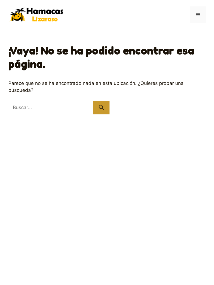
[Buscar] (101, 107)
